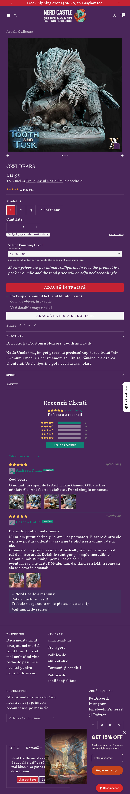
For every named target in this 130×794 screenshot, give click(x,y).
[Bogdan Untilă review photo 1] (16, 580)
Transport (56, 647)
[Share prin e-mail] (35, 325)
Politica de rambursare (58, 657)
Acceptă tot (27, 779)
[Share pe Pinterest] (24, 325)
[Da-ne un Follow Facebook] (93, 725)
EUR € (13, 748)
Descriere (14, 336)
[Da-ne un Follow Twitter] (102, 725)
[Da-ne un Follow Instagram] (110, 725)
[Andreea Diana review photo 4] (68, 501)
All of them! (50, 210)
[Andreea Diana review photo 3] (51, 501)
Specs (11, 375)
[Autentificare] (114, 15)
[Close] (124, 732)
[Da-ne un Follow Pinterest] (119, 725)
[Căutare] (15, 15)
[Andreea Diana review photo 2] (34, 501)
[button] (47, 422)
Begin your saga (107, 770)
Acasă (11, 31)
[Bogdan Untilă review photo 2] (34, 580)
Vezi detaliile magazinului (31, 308)
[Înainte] (122, 155)
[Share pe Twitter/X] (29, 325)
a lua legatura (59, 640)
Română (32, 748)
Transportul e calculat (44, 181)
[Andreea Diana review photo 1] (16, 501)
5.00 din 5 (73, 410)
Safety (12, 384)
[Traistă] (121, 15)
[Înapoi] (7, 155)
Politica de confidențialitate (62, 677)
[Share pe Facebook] (20, 325)
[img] (18, 464)
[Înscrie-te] (53, 718)
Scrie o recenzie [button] (65, 445)
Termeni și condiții (64, 668)
